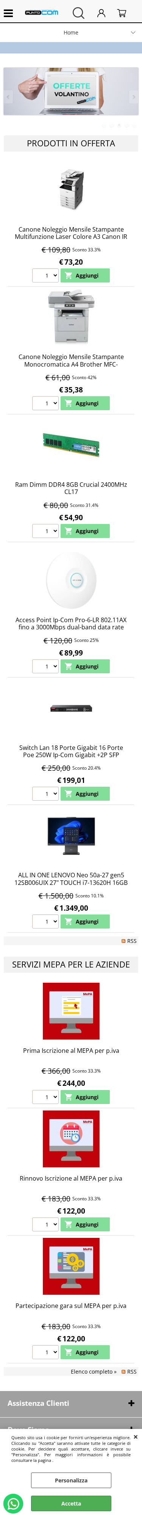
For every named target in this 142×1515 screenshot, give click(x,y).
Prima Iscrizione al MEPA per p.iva (71, 1050)
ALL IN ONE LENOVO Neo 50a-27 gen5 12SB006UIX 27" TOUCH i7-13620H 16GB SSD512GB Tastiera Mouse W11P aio (71, 882)
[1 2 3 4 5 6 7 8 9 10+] (46, 276)
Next (133, 97)
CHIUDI (135, 1436)
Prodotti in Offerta (71, 143)
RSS (132, 940)
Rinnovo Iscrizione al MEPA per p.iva (71, 1178)
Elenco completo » (94, 1371)
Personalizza (71, 1480)
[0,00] (125, 13)
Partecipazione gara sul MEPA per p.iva (71, 1306)
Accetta (71, 1503)
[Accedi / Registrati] (105, 13)
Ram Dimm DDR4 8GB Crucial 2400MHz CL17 (71, 488)
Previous (9, 97)
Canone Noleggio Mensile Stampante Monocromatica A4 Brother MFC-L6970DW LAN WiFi (71, 364)
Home (71, 32)
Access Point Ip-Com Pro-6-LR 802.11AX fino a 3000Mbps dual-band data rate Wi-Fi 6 (71, 627)
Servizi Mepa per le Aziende (71, 964)
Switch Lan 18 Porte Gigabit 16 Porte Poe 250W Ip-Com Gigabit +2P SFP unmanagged (71, 755)
